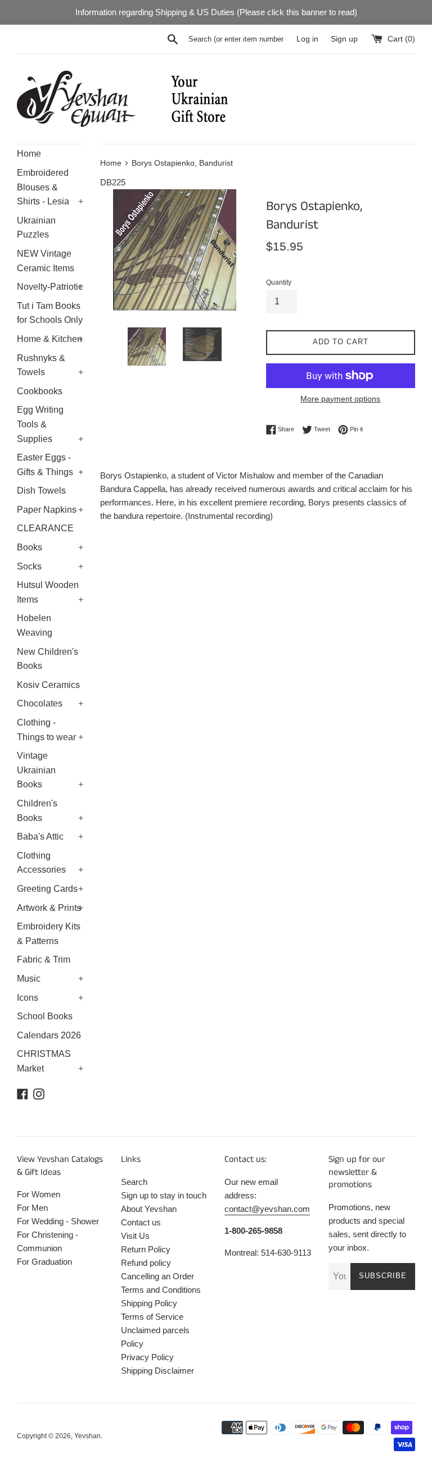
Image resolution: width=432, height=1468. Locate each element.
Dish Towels (41, 490)
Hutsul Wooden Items (50, 592)
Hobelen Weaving (34, 625)
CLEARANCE (45, 528)
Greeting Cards (50, 888)
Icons (50, 997)
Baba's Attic (50, 836)
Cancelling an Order (157, 1276)
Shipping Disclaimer (157, 1370)
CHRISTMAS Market (50, 1061)
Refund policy (146, 1263)
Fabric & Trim (43, 959)
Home (29, 153)
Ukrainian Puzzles (36, 228)
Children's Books (50, 811)
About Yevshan (149, 1209)
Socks (50, 566)
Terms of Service (152, 1316)
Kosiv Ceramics (48, 685)
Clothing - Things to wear (50, 730)
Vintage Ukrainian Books (50, 770)
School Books (45, 1016)
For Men (32, 1207)
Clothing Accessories (50, 863)
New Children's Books (47, 659)
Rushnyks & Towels (50, 365)
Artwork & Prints (50, 908)
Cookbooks (39, 391)
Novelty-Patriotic (50, 286)
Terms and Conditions (161, 1289)
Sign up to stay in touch (163, 1195)
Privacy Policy (147, 1357)
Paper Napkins (50, 509)
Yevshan (87, 1436)
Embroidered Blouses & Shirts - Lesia (50, 187)
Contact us (141, 1222)
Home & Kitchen (50, 339)
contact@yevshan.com (267, 1209)
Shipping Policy (149, 1303)
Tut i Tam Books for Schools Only (50, 313)
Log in (307, 39)
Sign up (344, 39)
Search (134, 1182)
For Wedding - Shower (58, 1221)
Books (50, 547)
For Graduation (44, 1261)
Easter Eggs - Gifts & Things (50, 465)
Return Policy (145, 1249)
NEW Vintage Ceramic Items (45, 261)
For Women (38, 1194)
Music (50, 978)
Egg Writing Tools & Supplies (50, 424)
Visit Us (135, 1236)
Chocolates (50, 703)
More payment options (340, 398)
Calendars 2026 (49, 1035)
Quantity (278, 282)
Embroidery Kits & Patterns (48, 934)
